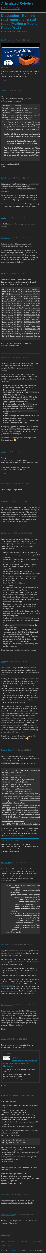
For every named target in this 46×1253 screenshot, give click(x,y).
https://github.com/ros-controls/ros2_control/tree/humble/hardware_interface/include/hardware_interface (20, 838)
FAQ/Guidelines (22, 1241)
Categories (11, 1241)
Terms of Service (36, 1241)
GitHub (8, 1053)
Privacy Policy (6, 1245)
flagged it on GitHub (15, 953)
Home (3, 1241)
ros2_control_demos (8, 871)
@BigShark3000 (7, 986)
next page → (5, 1235)
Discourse (13, 1250)
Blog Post (4, 67)
